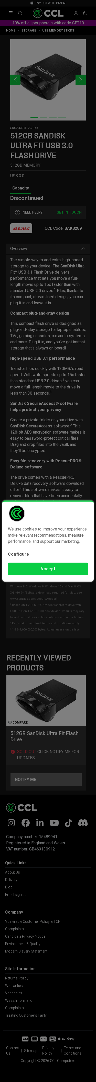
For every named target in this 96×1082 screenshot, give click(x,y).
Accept (48, 568)
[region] (47, 541)
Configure (18, 554)
